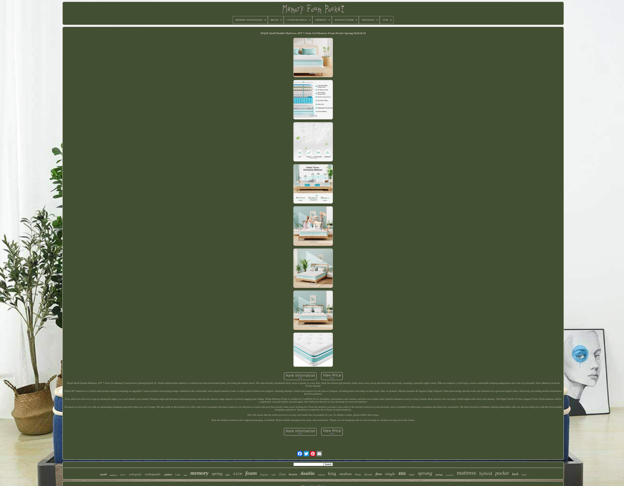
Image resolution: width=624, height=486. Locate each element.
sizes (185, 475)
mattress (466, 473)
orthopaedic (153, 474)
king (332, 473)
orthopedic (135, 474)
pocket (502, 473)
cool (273, 474)
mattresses (113, 475)
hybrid (485, 473)
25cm (282, 474)
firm (379, 474)
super (412, 474)
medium (345, 474)
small (103, 474)
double (307, 473)
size (237, 474)
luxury (293, 474)
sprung (425, 473)
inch (515, 474)
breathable (450, 475)
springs (439, 474)
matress (321, 474)
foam (251, 473)
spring (217, 473)
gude (228, 475)
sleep (358, 474)
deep (524, 474)
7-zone (177, 475)
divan (368, 474)
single (390, 474)
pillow (123, 474)
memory (199, 473)
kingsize (264, 474)
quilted (168, 474)
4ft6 (402, 473)
